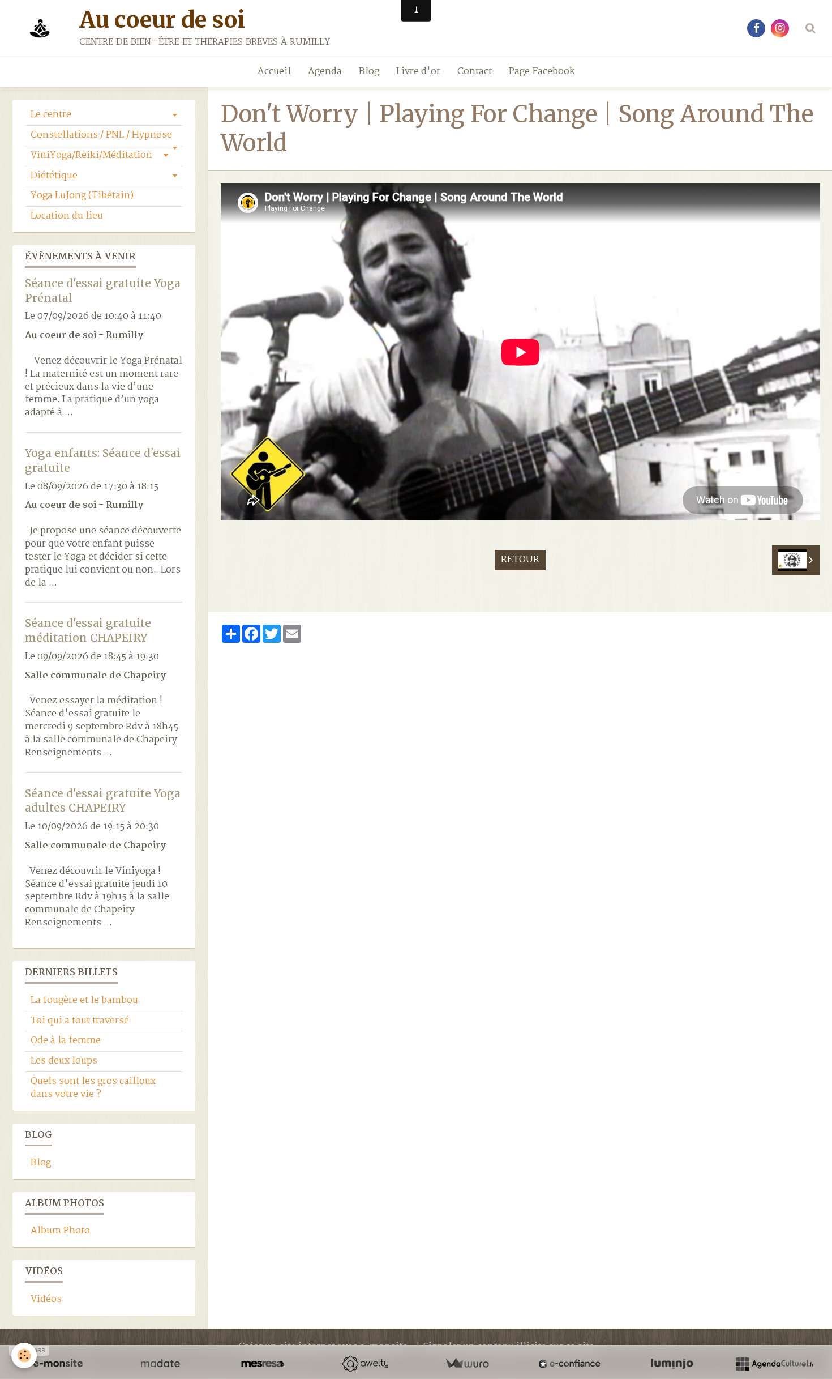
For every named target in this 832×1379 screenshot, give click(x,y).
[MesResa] (262, 1363)
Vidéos (46, 1299)
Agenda (325, 71)
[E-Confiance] (569, 1363)
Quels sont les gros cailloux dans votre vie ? (93, 1088)
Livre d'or (418, 71)
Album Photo (60, 1231)
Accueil (274, 71)
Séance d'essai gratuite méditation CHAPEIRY (88, 630)
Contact (474, 71)
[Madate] (160, 1363)
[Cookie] (24, 1355)
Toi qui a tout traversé (80, 1020)
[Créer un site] (57, 1363)
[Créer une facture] (466, 1363)
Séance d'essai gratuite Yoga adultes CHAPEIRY (103, 800)
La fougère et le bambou (84, 1000)
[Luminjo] (671, 1363)
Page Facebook (542, 71)
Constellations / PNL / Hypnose (101, 135)
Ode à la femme (66, 1040)
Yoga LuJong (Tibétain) (82, 195)
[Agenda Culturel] (774, 1363)
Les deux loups (64, 1061)
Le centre (51, 114)
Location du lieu (67, 216)
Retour (520, 559)
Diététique (54, 175)
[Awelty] (365, 1363)
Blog (369, 71)
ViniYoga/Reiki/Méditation (91, 155)
